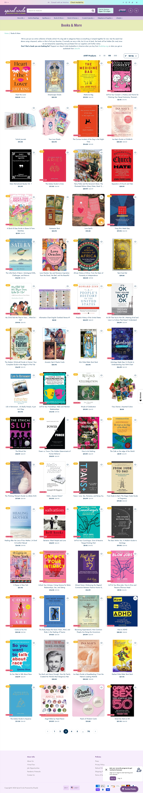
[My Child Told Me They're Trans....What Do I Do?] (21, 299)
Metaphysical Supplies (105, 18)
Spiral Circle (21, 788)
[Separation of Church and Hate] (122, 165)
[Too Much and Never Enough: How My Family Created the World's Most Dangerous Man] (54, 656)
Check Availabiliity (58, 2)
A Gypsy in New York (20, 585)
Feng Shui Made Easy (122, 228)
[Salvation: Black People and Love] (54, 522)
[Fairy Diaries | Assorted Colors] (122, 388)
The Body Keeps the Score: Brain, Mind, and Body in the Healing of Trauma (54, 630)
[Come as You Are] (21, 611)
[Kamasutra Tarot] (54, 210)
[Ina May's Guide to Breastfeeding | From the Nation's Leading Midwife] (88, 656)
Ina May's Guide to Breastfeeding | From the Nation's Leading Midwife (88, 675)
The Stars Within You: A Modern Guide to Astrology (122, 541)
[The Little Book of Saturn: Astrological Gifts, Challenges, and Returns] (21, 255)
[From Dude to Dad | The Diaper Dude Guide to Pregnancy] (122, 477)
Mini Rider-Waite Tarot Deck (88, 362)
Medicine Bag (88, 95)
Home (7, 33)
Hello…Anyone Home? (55, 496)
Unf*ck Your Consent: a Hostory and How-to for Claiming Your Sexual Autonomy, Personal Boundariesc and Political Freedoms (122, 96)
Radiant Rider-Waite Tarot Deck (122, 674)
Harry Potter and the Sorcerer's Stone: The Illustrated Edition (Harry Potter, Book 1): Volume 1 (88, 185)
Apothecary (46, 18)
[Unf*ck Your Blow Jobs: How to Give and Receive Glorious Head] (122, 567)
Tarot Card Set (122, 273)
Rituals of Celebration (88, 407)
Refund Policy (100, 768)
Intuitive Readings (33, 18)
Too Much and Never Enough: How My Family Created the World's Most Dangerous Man (54, 675)
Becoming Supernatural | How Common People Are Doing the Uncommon (88, 630)
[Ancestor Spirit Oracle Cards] (54, 344)
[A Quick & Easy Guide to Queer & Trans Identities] (21, 210)
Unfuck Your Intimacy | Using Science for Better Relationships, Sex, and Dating (54, 586)
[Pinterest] (129, 2)
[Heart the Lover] (21, 76)
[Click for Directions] (105, 10)
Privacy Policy (100, 764)
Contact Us (31, 775)
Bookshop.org (103, 46)
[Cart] (136, 10)
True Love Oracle (54, 139)
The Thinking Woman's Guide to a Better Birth (20, 496)
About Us (30, 761)
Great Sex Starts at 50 (122, 719)
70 (88, 731)
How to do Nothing (88, 451)
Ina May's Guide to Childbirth (122, 139)
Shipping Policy (100, 771)
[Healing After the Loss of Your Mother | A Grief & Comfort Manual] (21, 522)
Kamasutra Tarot (54, 228)
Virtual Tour (31, 764)
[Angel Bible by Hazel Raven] (54, 700)
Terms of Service (100, 775)
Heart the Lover (21, 95)
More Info (20, 18)
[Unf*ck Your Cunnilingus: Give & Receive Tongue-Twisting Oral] (88, 522)
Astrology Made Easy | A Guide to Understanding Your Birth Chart (122, 363)
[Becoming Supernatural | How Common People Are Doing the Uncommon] (88, 611)
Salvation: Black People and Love (54, 540)
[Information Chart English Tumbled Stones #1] (54, 299)
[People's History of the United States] (88, 299)
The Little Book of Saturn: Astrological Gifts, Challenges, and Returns (21, 274)
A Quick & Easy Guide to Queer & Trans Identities (21, 229)
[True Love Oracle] (54, 121)
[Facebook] (123, 2)
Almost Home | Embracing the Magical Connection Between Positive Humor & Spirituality (88, 586)
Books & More (58, 18)
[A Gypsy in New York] (21, 567)
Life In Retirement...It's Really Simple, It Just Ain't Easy (21, 408)
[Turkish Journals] (21, 121)
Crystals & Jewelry (88, 18)
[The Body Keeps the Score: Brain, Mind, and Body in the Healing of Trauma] (54, 611)
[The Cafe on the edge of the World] (122, 433)
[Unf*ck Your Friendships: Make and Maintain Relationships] (54, 388)
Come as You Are (21, 629)
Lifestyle (118, 18)
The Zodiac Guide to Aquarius (20, 719)
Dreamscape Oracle (54, 95)
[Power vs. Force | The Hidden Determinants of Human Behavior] (54, 433)
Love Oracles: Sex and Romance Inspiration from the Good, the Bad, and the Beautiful (54, 274)
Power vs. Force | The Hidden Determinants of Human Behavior (54, 452)
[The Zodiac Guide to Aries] (54, 165)
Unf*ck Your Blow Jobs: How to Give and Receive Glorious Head (122, 586)
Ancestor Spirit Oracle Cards (54, 362)
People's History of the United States (88, 317)
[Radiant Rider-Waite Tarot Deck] (122, 656)
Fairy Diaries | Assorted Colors (122, 407)
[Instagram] (126, 2)
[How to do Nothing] (88, 433)
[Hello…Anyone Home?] (54, 477)
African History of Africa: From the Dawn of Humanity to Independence (88, 274)
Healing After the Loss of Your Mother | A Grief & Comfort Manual (21, 541)
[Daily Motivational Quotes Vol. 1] (21, 165)
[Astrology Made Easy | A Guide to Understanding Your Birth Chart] (122, 344)
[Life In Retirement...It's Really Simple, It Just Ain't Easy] (21, 388)
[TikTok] (132, 2)
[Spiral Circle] (15, 10)
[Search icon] (93, 11)
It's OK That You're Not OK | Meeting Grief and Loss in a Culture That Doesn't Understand (122, 318)
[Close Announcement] (136, 2)
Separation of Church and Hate (122, 184)
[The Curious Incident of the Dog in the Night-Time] (88, 121)
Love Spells (88, 228)
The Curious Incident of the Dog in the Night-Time (88, 140)
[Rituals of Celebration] (88, 388)
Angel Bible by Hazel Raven (54, 719)
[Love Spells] (88, 210)
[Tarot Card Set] (122, 255)
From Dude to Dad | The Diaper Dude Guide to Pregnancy (122, 497)
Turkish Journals (21, 139)
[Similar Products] (33, 63)
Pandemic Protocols (33, 771)
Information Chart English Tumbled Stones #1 (54, 317)
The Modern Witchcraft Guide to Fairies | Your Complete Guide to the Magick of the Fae (21, 363)
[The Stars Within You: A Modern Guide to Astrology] (122, 522)
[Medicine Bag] (88, 76)
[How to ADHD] (122, 611)
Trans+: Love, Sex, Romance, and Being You (88, 496)
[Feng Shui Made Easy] (122, 210)
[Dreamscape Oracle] (54, 76)
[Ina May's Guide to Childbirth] (122, 121)
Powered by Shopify (31, 788)
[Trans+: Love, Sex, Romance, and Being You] (88, 477)
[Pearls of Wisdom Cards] (88, 700)
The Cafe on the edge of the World (122, 451)
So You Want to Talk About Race (21, 674)
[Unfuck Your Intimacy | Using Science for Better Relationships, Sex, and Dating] (54, 567)
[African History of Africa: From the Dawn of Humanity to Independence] (88, 255)
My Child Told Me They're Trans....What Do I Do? (20, 318)
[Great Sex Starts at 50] (122, 700)
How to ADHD (122, 629)
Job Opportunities (33, 768)
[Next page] (95, 731)
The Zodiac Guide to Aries (55, 184)
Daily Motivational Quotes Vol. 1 (21, 184)
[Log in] (130, 10)
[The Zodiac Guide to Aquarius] (21, 700)
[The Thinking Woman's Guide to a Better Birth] (21, 477)
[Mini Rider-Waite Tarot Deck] (88, 344)
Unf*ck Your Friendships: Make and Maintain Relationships (54, 408)
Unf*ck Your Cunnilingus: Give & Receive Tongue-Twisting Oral (88, 541)
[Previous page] (47, 731)
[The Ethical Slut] (21, 433)
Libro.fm (77, 48)
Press (97, 761)
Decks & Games (72, 18)
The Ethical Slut (21, 451)
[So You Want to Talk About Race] (21, 656)
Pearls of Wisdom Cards (88, 719)
